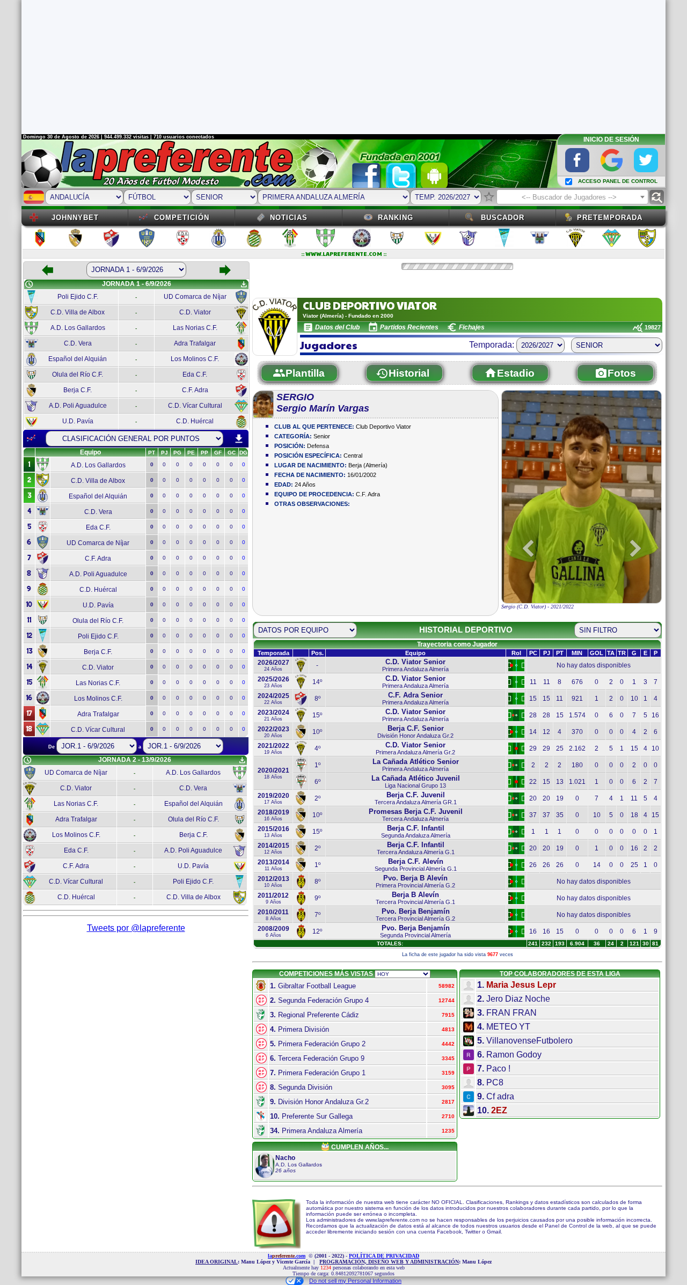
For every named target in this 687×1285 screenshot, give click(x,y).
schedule (29, 284)
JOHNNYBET (75, 218)
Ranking (395, 218)
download (239, 439)
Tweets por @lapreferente (136, 927)
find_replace (656, 197)
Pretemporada (609, 218)
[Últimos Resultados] (31, 438)
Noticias (289, 218)
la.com (286, 1256)
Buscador (502, 218)
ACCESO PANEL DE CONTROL (617, 181)
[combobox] (572, 196)
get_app (243, 284)
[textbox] (572, 197)
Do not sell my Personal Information (355, 1280)
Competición (181, 218)
